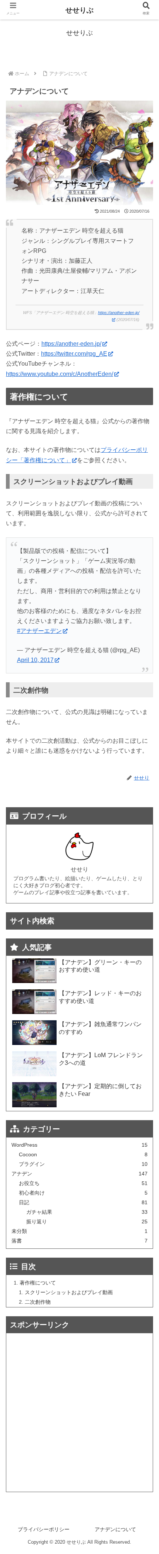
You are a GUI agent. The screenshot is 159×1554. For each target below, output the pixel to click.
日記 (83, 1202)
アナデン (79, 1174)
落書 (79, 1241)
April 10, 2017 (35, 660)
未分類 (79, 1231)
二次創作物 (38, 1302)
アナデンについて (115, 1529)
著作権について (38, 1283)
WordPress (79, 1145)
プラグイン (83, 1164)
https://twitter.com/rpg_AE (74, 354)
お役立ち (83, 1183)
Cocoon (83, 1154)
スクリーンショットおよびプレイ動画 (69, 1292)
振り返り (87, 1221)
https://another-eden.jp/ (71, 344)
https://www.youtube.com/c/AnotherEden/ (59, 374)
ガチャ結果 (87, 1212)
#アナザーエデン (39, 631)
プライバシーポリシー (44, 1529)
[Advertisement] (79, 1412)
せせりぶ (79, 10)
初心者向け (83, 1193)
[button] (143, 966)
